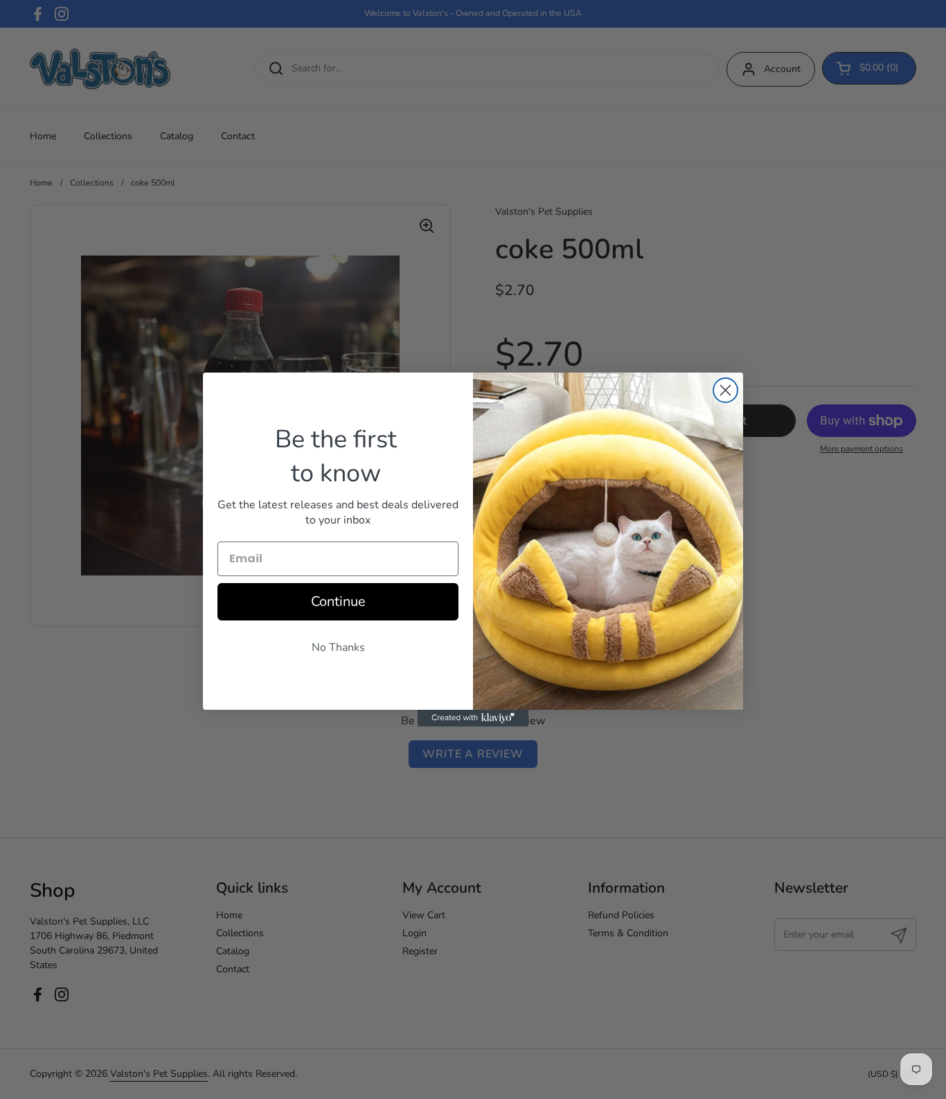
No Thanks (338, 647)
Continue (338, 601)
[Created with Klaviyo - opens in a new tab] (473, 718)
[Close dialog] (725, 390)
